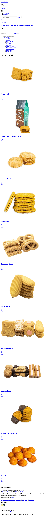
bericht (21, 491)
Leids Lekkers (9, 51)
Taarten (8, 38)
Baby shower (9, 50)
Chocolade (8, 43)
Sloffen (8, 40)
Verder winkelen (7, 25)
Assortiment (9, 29)
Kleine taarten (9, 41)
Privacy (12, 511)
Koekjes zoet (9, 45)
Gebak (7, 42)
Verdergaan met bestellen (23, 25)
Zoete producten (10, 46)
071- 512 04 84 (5, 491)
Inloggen (3, 8)
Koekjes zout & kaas (11, 47)
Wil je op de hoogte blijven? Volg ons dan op (11, 500)
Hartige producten (10, 49)
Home (4, 28)
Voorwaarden (6, 511)
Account (2, 21)
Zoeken (18, 17)
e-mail (16, 491)
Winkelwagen (4, 22)
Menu (2, 19)
